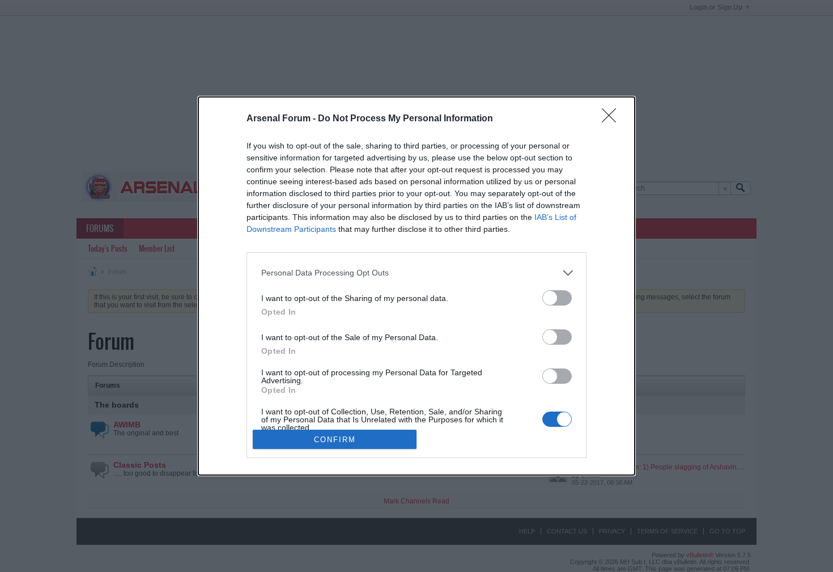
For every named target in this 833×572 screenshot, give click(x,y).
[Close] (612, 119)
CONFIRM (335, 439)
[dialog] (416, 286)
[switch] (557, 298)
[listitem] (416, 273)
